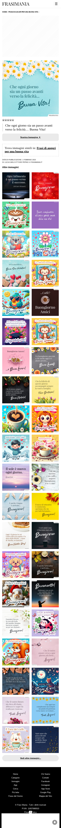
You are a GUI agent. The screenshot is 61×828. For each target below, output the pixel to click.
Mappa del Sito (45, 796)
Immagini (15, 781)
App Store (45, 789)
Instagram (45, 785)
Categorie (15, 778)
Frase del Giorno (15, 796)
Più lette (15, 792)
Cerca (15, 789)
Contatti (45, 778)
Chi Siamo (45, 774)
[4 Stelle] (10, 120)
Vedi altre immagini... (30, 758)
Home (15, 774)
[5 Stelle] (13, 120)
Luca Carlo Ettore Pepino (17, 162)
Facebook (45, 781)
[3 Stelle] (8, 120)
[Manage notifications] (54, 822)
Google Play (45, 792)
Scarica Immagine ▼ (30, 137)
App (15, 785)
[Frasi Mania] (15, 4)
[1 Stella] (3, 120)
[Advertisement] (30, 36)
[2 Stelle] (6, 120)
